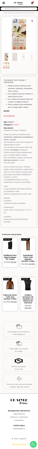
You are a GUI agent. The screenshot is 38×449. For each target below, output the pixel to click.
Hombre (11, 13)
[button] (32, 21)
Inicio (5, 13)
